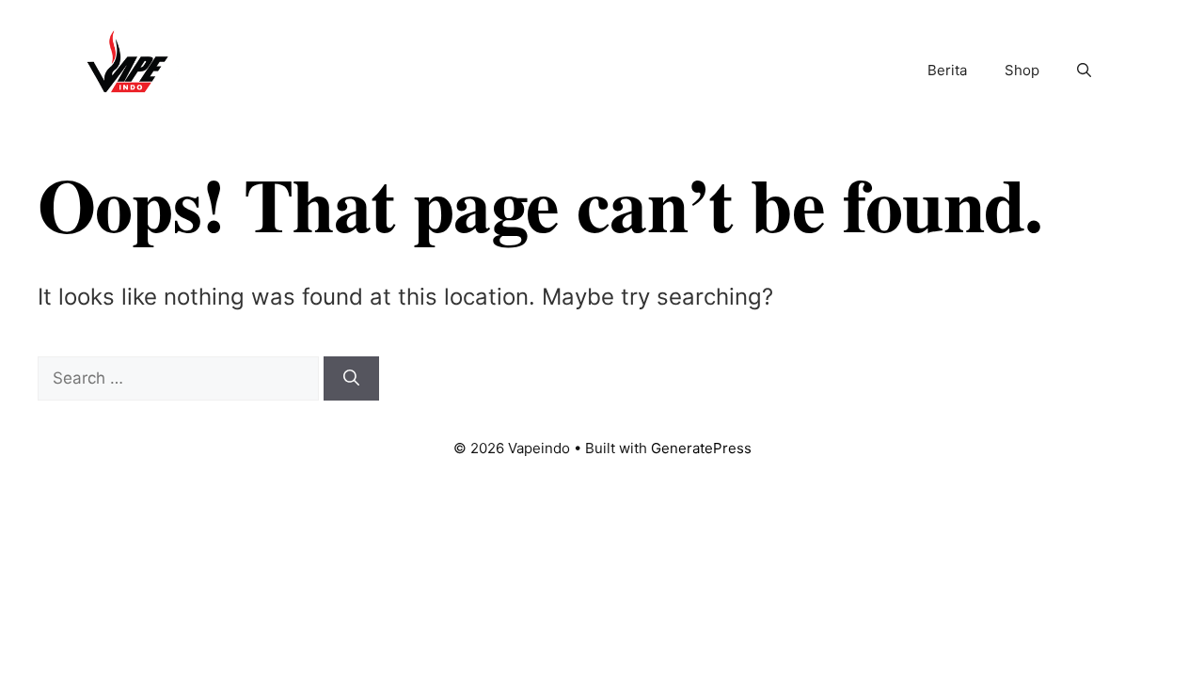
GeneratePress (701, 448)
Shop (1022, 70)
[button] (1084, 70)
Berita (947, 70)
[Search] (351, 378)
